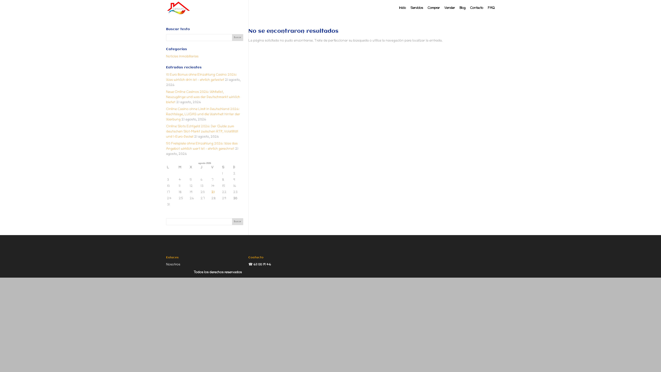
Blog (462, 8)
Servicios (417, 8)
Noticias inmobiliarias (182, 57)
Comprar (434, 8)
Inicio (402, 8)
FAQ (491, 8)
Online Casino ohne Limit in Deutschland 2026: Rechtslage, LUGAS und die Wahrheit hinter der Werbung (203, 114)
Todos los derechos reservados (218, 272)
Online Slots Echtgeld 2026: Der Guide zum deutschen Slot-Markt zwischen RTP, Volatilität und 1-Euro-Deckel (202, 132)
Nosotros (173, 265)
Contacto (476, 8)
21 (212, 192)
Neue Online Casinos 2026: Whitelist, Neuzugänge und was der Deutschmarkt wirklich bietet (203, 97)
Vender (449, 8)
